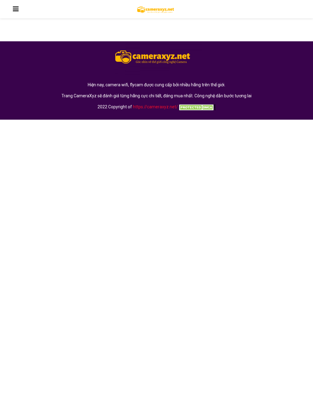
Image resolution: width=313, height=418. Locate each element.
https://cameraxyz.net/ (155, 106)
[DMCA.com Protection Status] (196, 106)
